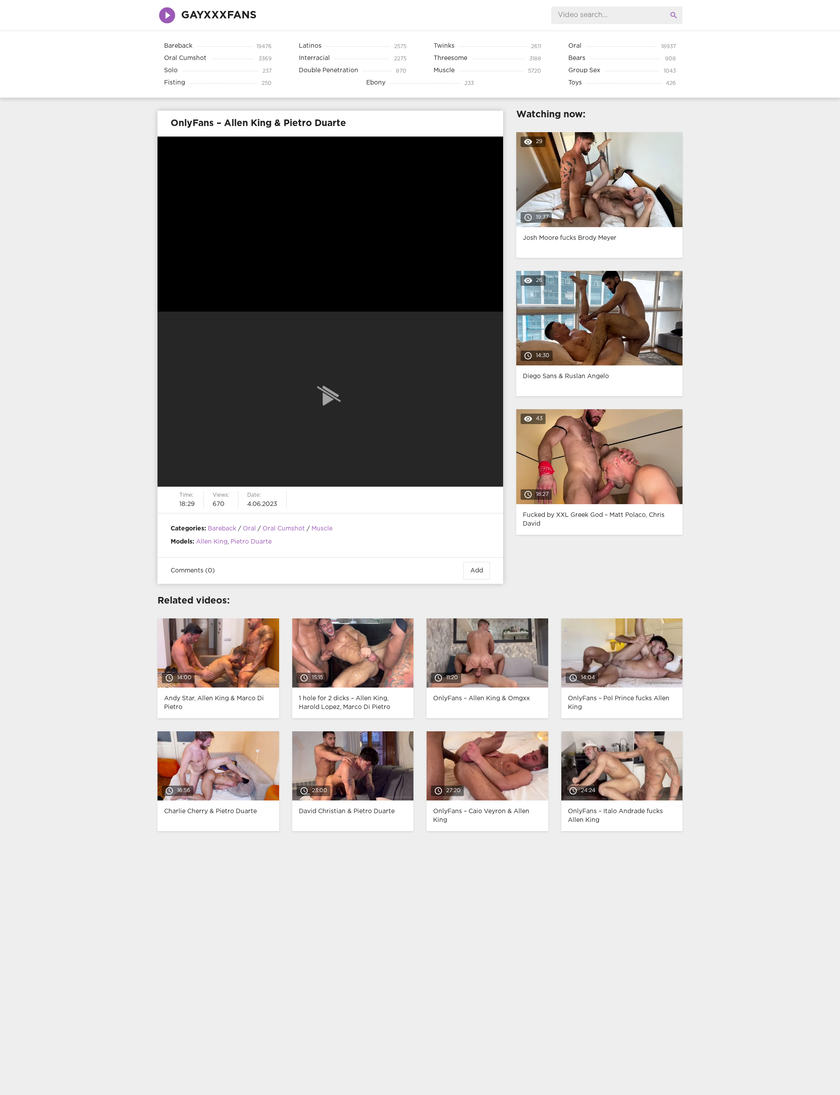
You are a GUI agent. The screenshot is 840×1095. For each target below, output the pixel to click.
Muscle (322, 528)
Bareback (222, 528)
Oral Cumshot (283, 528)
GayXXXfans (218, 15)
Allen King (212, 541)
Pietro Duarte (251, 541)
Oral (249, 528)
